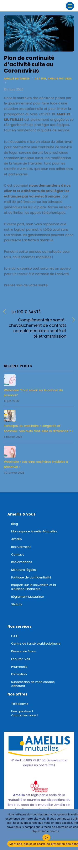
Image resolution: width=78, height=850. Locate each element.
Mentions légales (24, 570)
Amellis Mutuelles (17, 78)
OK (46, 837)
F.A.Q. (15, 636)
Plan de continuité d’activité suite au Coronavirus (29, 64)
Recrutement (21, 547)
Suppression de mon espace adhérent (33, 684)
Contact (17, 554)
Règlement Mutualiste (27, 597)
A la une (40, 78)
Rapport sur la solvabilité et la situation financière (33, 587)
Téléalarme (19, 704)
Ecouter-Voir (20, 659)
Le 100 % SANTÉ (26, 312)
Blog (14, 524)
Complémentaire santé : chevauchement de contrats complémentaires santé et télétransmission (35, 328)
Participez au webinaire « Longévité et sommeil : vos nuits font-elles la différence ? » (38, 428)
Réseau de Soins (23, 651)
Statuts (16, 604)
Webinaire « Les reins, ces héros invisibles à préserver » (36, 464)
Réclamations (21, 562)
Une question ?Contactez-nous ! (24, 713)
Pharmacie (19, 667)
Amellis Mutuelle (60, 78)
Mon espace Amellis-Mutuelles (34, 531)
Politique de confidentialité (31, 577)
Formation (19, 674)
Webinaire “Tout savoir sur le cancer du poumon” (33, 392)
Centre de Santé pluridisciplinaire (36, 643)
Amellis (16, 539)
